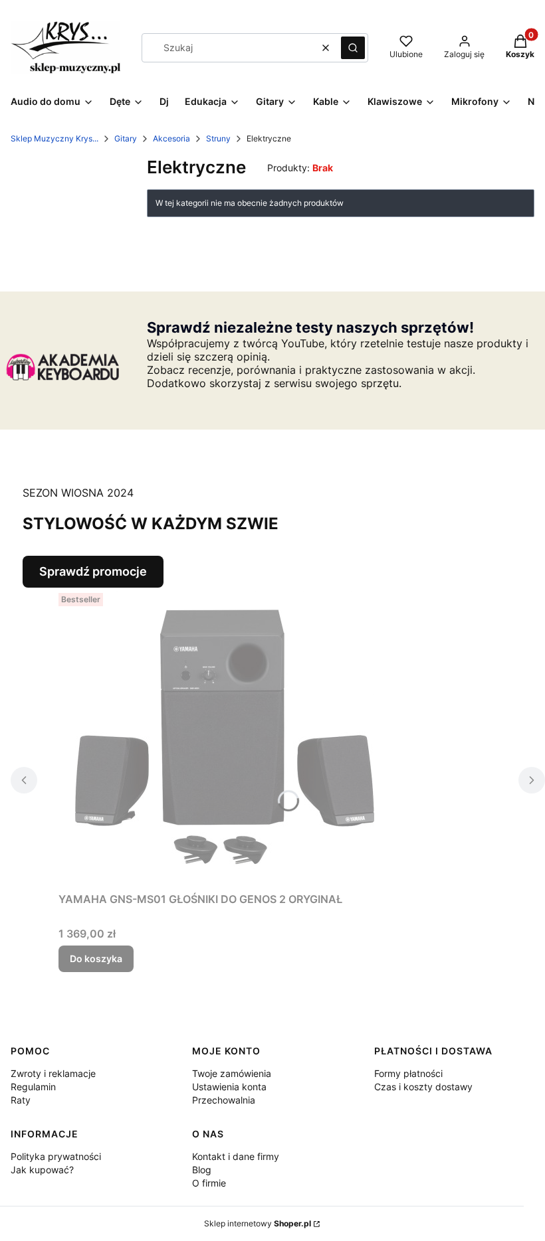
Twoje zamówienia (231, 1073)
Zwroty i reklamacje (53, 1073)
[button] (353, 48)
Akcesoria (171, 138)
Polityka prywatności (56, 1156)
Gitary (125, 138)
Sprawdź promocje (93, 571)
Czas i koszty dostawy (423, 1086)
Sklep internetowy (257, 1223)
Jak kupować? (42, 1169)
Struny (218, 138)
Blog (201, 1169)
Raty (21, 1100)
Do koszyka (96, 958)
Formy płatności (408, 1073)
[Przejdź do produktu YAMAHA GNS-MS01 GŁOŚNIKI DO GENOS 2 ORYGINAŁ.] (224, 737)
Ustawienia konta (229, 1086)
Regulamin (33, 1086)
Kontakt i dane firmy (235, 1156)
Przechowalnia (223, 1100)
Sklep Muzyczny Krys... (54, 138)
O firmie (209, 1183)
